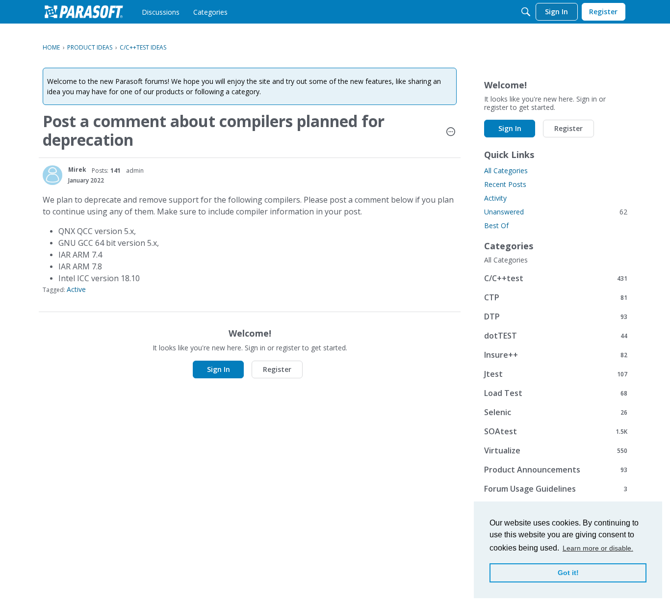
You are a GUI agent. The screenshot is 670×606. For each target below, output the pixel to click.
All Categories (506, 170)
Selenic (555, 412)
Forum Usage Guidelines (555, 488)
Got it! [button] (568, 573)
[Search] (526, 12)
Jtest (555, 374)
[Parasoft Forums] (84, 11)
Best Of (496, 225)
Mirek (77, 169)
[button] (451, 132)
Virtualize (555, 450)
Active (76, 289)
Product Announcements (555, 469)
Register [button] (277, 369)
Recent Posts (505, 184)
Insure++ (555, 354)
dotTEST (555, 335)
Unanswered (555, 211)
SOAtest (555, 431)
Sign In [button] (218, 369)
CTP (555, 297)
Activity (495, 198)
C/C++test (555, 278)
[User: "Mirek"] (52, 175)
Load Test (555, 393)
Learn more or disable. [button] (598, 548)
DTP (555, 316)
